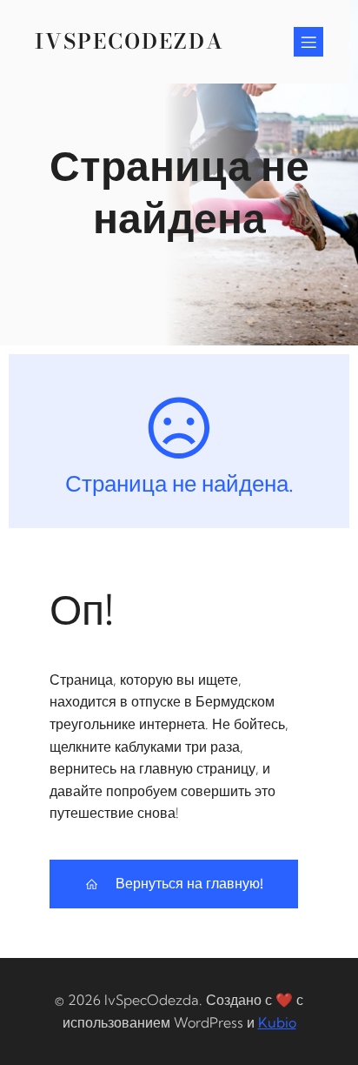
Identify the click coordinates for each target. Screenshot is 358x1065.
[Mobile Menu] (308, 42)
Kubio (277, 1022)
